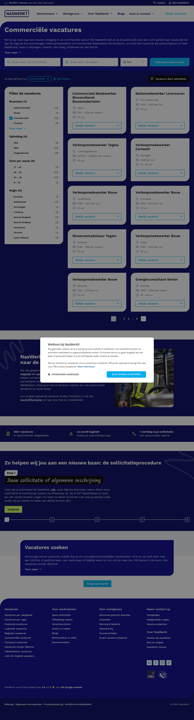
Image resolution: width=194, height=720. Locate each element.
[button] (63, 374)
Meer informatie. (86, 366)
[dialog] (97, 360)
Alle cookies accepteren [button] (126, 374)
